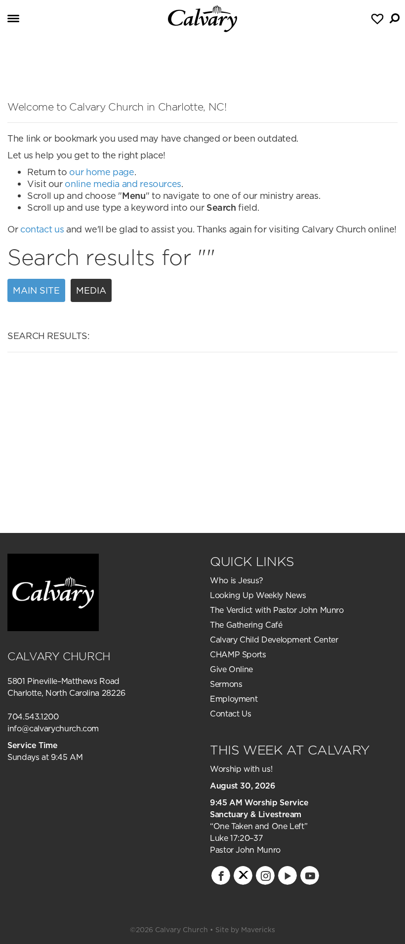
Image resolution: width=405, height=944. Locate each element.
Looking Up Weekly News (258, 595)
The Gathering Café (246, 624)
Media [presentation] (91, 290)
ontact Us (233, 713)
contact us (42, 229)
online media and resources (123, 184)
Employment (233, 698)
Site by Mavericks (245, 930)
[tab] (38, 290)
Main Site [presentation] (36, 290)
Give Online (231, 669)
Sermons (226, 684)
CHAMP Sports (238, 654)
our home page (101, 172)
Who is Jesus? (236, 580)
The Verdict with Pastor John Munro (277, 609)
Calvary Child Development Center (274, 639)
